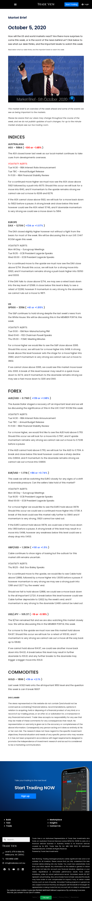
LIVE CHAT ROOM (63, 408)
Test (8, 823)
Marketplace (56, 819)
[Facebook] (4, 869)
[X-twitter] (9, 869)
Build (8, 819)
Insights (53, 823)
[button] (15, 4)
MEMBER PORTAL (69, 317)
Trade (9, 826)
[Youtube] (14, 869)
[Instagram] (18, 869)
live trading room (40, 125)
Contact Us (55, 826)
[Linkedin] (23, 869)
